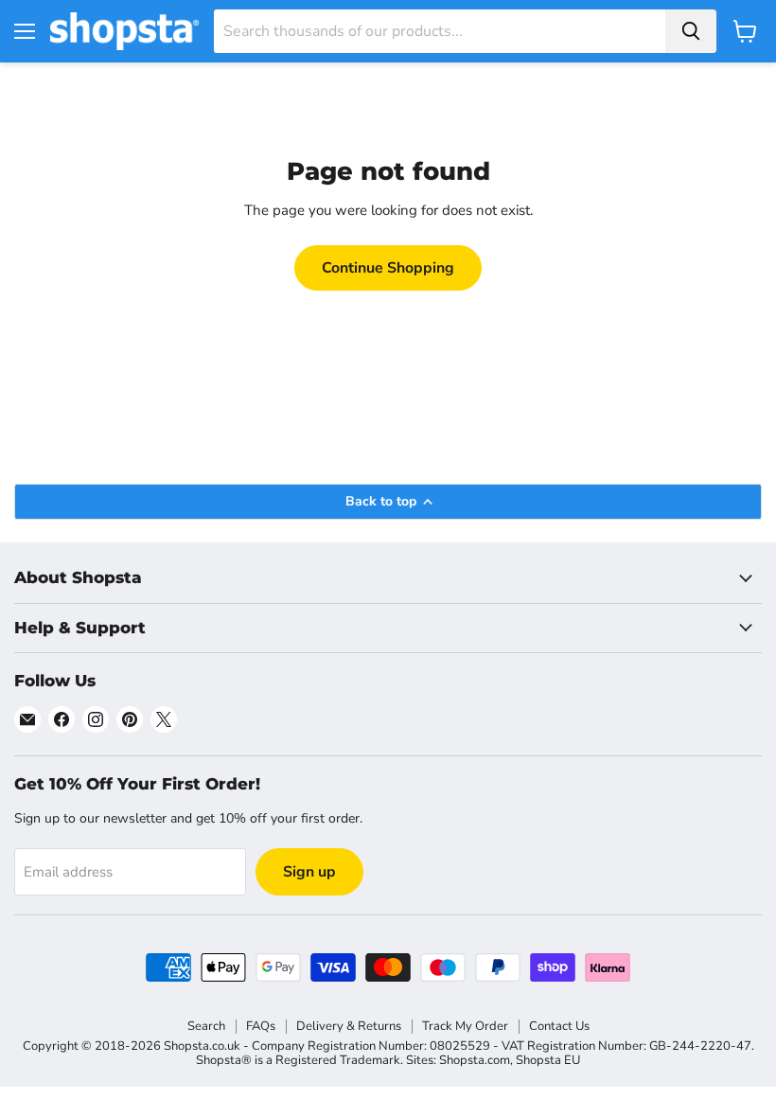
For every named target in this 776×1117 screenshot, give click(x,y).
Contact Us (559, 1026)
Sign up (309, 871)
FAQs (260, 1026)
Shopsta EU (548, 1060)
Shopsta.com (474, 1060)
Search (206, 1026)
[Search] (690, 31)
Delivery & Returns (348, 1026)
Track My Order (465, 1026)
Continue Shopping (388, 267)
